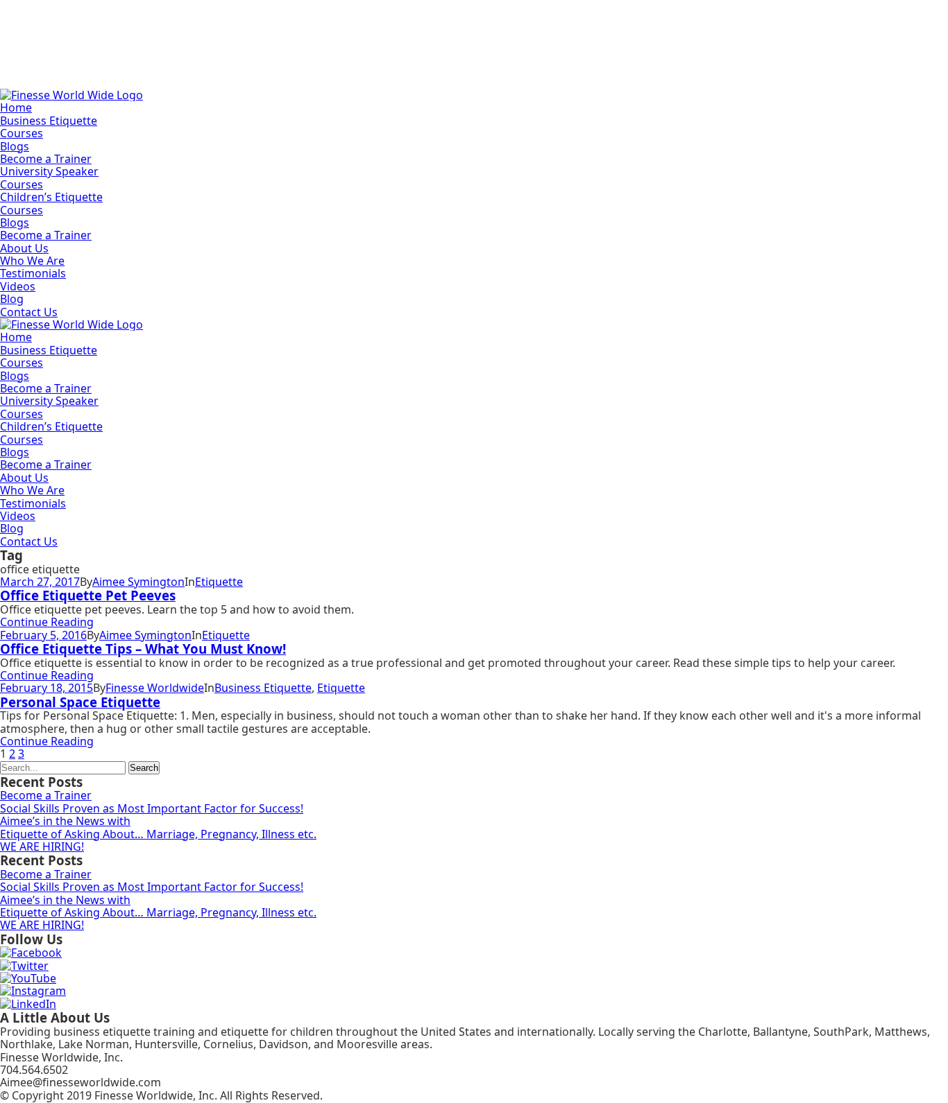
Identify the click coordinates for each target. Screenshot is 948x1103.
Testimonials (33, 273)
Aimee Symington (138, 581)
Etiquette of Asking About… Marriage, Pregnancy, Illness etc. (158, 834)
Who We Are (32, 260)
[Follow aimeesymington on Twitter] (24, 965)
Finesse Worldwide (154, 687)
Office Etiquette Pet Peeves (88, 595)
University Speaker (49, 171)
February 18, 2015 (46, 687)
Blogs (14, 146)
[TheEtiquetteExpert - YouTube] (28, 978)
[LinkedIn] (28, 1003)
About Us (24, 248)
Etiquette (219, 581)
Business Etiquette (48, 120)
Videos (17, 286)
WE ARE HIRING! (42, 846)
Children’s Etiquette (51, 197)
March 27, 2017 (40, 581)
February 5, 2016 (43, 635)
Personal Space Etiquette (80, 702)
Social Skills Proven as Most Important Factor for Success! (151, 808)
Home (16, 107)
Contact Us (29, 312)
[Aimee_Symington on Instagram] (33, 990)
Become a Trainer (46, 158)
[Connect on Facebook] (31, 952)
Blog (12, 298)
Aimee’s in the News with (65, 820)
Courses (21, 133)
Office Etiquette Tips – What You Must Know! (143, 648)
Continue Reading (47, 621)
